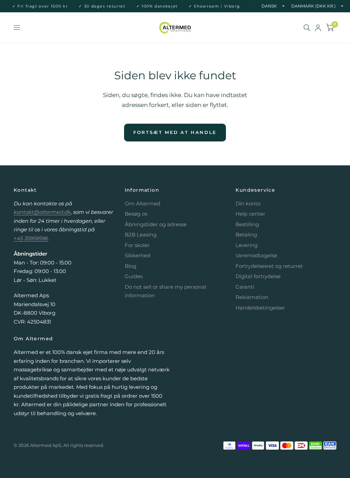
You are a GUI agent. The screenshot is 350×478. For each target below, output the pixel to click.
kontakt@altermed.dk (42, 212)
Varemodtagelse (256, 255)
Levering (246, 245)
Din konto (247, 203)
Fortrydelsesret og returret (269, 266)
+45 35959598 (31, 238)
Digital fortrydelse (258, 276)
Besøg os (136, 213)
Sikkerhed (137, 255)
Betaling (246, 234)
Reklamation (251, 297)
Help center (250, 213)
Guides (134, 276)
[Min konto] (318, 27)
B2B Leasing (141, 234)
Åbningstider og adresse (156, 224)
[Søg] (306, 27)
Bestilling (247, 224)
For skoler (137, 245)
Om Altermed (142, 203)
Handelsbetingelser (260, 307)
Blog (130, 266)
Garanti (244, 287)
